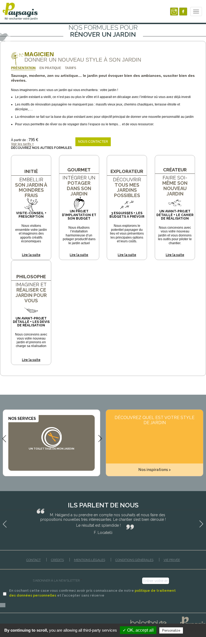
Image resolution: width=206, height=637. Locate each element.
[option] (51, 438)
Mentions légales (89, 560)
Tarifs (70, 68)
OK (2, 605)
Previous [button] (4, 438)
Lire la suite (31, 255)
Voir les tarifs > (22, 144)
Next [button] (100, 438)
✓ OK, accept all (138, 630)
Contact (33, 560)
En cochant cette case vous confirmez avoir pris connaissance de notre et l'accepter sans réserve (92, 593)
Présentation (23, 68)
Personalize (171, 630)
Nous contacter (93, 142)
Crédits (57, 560)
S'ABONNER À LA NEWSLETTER (57, 580)
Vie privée (172, 560)
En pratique (50, 68)
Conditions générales (134, 560)
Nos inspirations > (154, 470)
